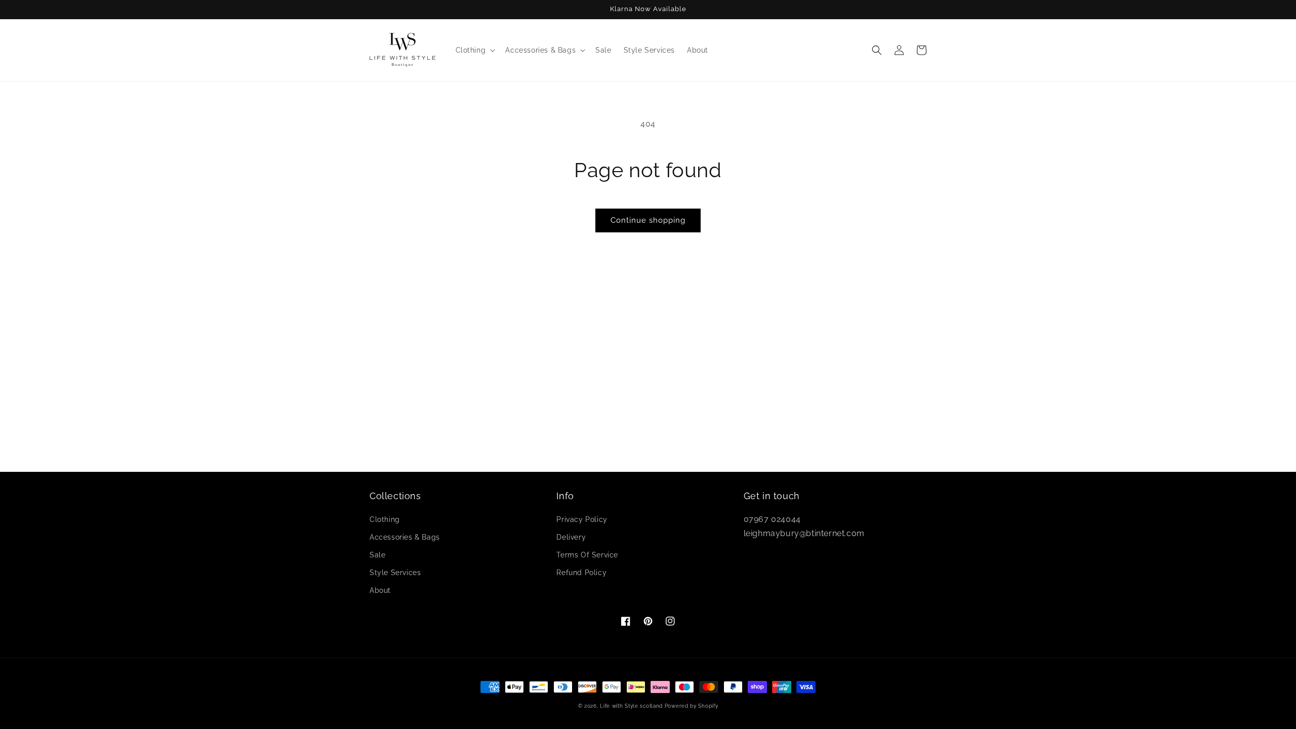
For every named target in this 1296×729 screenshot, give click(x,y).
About (380, 590)
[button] (475, 50)
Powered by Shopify (691, 706)
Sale (377, 555)
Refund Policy (581, 573)
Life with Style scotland (631, 706)
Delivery (571, 537)
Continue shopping (648, 220)
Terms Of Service (587, 555)
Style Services (395, 573)
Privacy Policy (581, 519)
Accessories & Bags (405, 537)
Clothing (385, 519)
